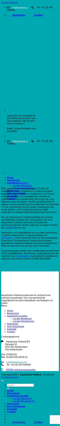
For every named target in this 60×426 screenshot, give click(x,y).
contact (9, 227)
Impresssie (12, 324)
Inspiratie (11, 329)
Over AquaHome (15, 326)
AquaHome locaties (18, 183)
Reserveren (13, 180)
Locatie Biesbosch (22, 185)
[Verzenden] (8, 388)
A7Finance (7, 238)
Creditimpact (22, 256)
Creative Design (9, 377)
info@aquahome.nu (20, 8)
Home (10, 177)
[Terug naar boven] (2, 380)
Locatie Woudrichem (23, 321)
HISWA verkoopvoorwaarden (21, 369)
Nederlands (17, 15)
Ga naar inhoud (9, 2)
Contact (11, 331)
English (37, 15)
